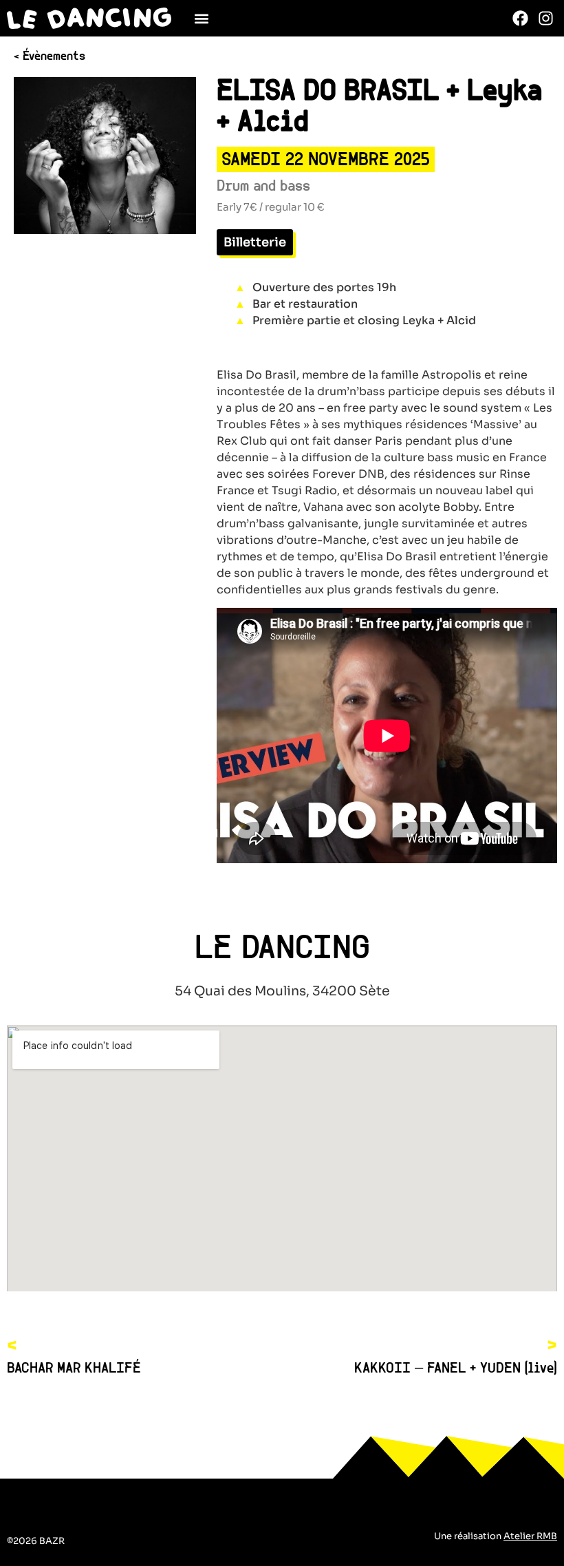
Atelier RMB (530, 1536)
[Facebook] (521, 18)
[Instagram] (546, 18)
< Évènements (49, 57)
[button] (202, 18)
